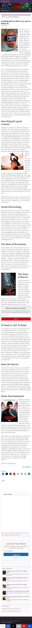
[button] (16, 308)
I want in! (16, 319)
